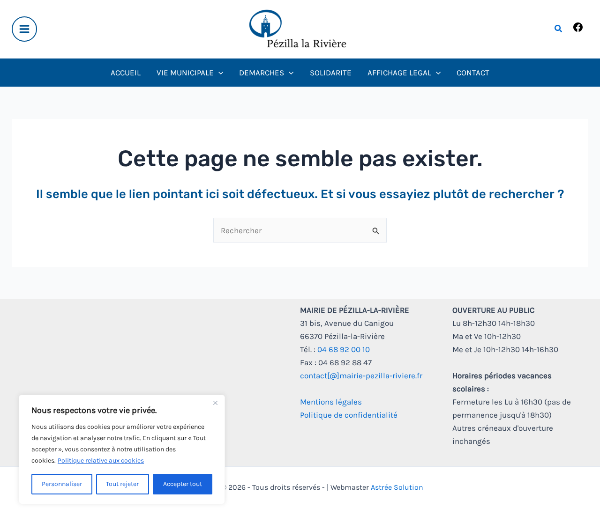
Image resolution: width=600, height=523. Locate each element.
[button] (559, 29)
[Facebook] (578, 30)
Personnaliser (62, 484)
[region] (122, 449)
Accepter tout (182, 484)
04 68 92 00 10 (343, 349)
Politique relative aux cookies (101, 460)
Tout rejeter (122, 484)
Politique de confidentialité (349, 415)
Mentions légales (331, 401)
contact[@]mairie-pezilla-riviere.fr (361, 375)
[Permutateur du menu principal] (24, 29)
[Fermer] (215, 402)
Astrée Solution (397, 487)
